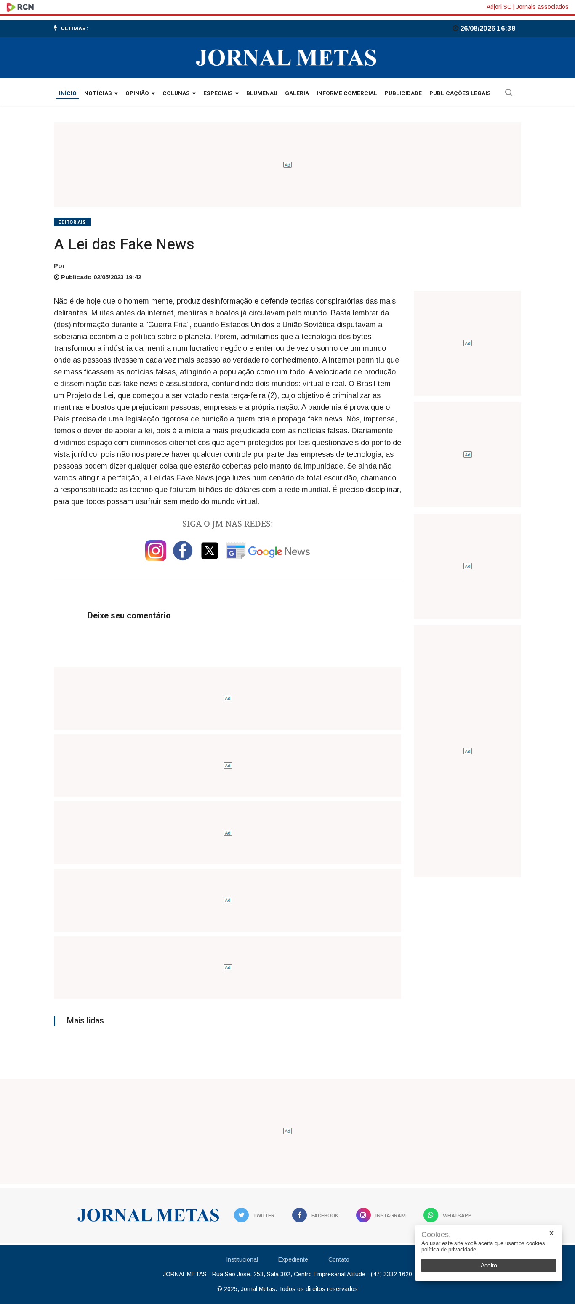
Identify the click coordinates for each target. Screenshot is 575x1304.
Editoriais (72, 222)
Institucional (242, 1259)
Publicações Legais (460, 93)
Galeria (297, 93)
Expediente (293, 1259)
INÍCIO (68, 93)
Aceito (489, 1265)
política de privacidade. (449, 1249)
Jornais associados (542, 6)
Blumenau (261, 93)
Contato (338, 1259)
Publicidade (403, 93)
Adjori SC (499, 6)
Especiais (218, 93)
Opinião (137, 93)
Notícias (98, 93)
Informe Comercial (347, 93)
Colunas (176, 93)
